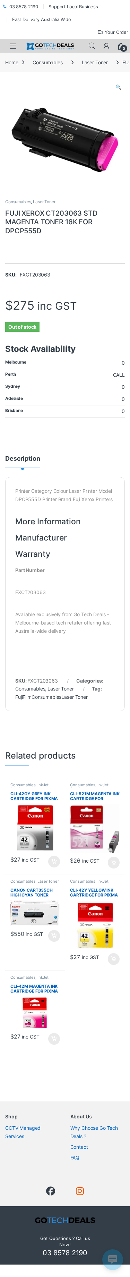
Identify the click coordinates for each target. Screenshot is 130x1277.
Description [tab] (22, 459)
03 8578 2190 (23, 6)
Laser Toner (95, 62)
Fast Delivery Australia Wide (41, 19)
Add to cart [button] (54, 861)
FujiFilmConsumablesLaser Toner (51, 697)
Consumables (47, 62)
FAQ (75, 1158)
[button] (118, 87)
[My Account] (106, 46)
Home (11, 62)
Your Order (116, 32)
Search (92, 46)
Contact (79, 1147)
